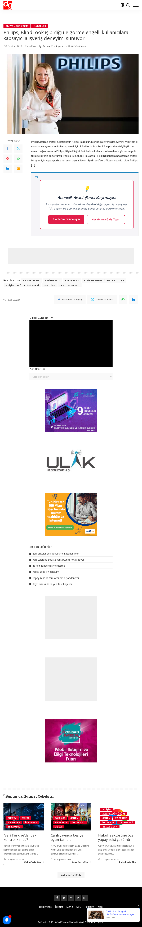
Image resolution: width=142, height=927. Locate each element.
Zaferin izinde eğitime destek (49, 565)
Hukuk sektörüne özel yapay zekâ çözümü (116, 837)
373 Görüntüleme (77, 46)
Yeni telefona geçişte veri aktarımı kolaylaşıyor (58, 559)
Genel (25, 818)
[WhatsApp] (18, 158)
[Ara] (128, 5)
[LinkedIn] (7, 169)
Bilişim (12, 818)
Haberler (39, 26)
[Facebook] (7, 148)
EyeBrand (72, 280)
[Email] (18, 169)
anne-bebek (32, 280)
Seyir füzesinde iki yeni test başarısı (52, 584)
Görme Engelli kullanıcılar (105, 280)
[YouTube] (85, 898)
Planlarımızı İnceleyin (66, 219)
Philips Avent (70, 285)
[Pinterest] (7, 158)
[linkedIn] (133, 299)
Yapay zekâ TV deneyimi (46, 571)
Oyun (58, 826)
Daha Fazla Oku (32, 862)
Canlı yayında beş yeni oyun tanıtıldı (68, 837)
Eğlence (60, 818)
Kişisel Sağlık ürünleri (23, 285)
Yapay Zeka (109, 826)
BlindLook (53, 280)
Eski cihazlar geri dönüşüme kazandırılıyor (56, 553)
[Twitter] (18, 148)
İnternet (31, 822)
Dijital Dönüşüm (17, 26)
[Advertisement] (71, 256)
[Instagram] (71, 898)
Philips (50, 285)
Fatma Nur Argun (52, 46)
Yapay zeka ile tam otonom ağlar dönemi (56, 578)
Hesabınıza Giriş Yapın (106, 219)
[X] (64, 898)
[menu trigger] (135, 5)
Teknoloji (14, 826)
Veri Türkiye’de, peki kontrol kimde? (20, 837)
